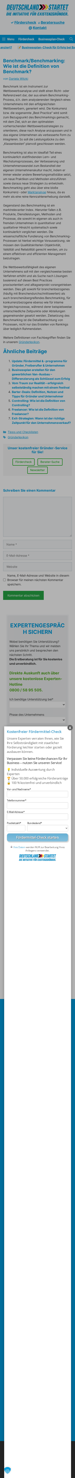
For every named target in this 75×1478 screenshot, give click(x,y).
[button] (7, 1470)
